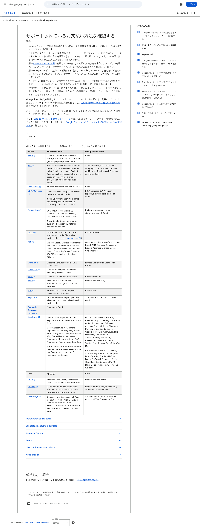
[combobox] (97, 4)
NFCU (30, 281)
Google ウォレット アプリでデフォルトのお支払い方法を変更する (159, 84)
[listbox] (32, 136)
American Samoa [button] (34, 433)
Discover (32, 263)
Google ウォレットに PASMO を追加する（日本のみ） (159, 105)
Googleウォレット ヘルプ (23, 4)
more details (72, 238)
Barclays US (33, 187)
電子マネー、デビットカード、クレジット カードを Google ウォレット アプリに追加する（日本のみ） (159, 94)
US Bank (32, 386)
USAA (30, 380)
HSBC (30, 276)
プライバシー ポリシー (32, 522)
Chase (31, 232)
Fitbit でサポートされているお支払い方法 (159, 115)
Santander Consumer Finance (33, 310)
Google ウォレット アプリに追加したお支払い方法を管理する (159, 74)
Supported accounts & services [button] (41, 426)
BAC (30, 165)
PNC (30, 290)
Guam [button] (29, 440)
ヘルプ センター (10, 13)
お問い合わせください (88, 479)
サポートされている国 (44, 63)
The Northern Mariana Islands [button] (40, 447)
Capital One (33, 210)
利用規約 (45, 522)
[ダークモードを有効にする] (73, 522)
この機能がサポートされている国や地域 (100, 102)
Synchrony (33, 317)
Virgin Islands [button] (32, 454)
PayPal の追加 (148, 54)
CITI (29, 242)
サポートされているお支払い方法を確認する (159, 47)
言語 (56, 519)
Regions (31, 297)
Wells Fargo (33, 396)
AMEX (30, 156)
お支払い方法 (143, 25)
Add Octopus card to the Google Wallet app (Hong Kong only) (157, 124)
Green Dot (33, 269)
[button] (5, 4)
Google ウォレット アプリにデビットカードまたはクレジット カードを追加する (159, 35)
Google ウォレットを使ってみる (35, 13)
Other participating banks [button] (38, 418)
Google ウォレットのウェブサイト (51, 119)
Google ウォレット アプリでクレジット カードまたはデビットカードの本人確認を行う (159, 63)
